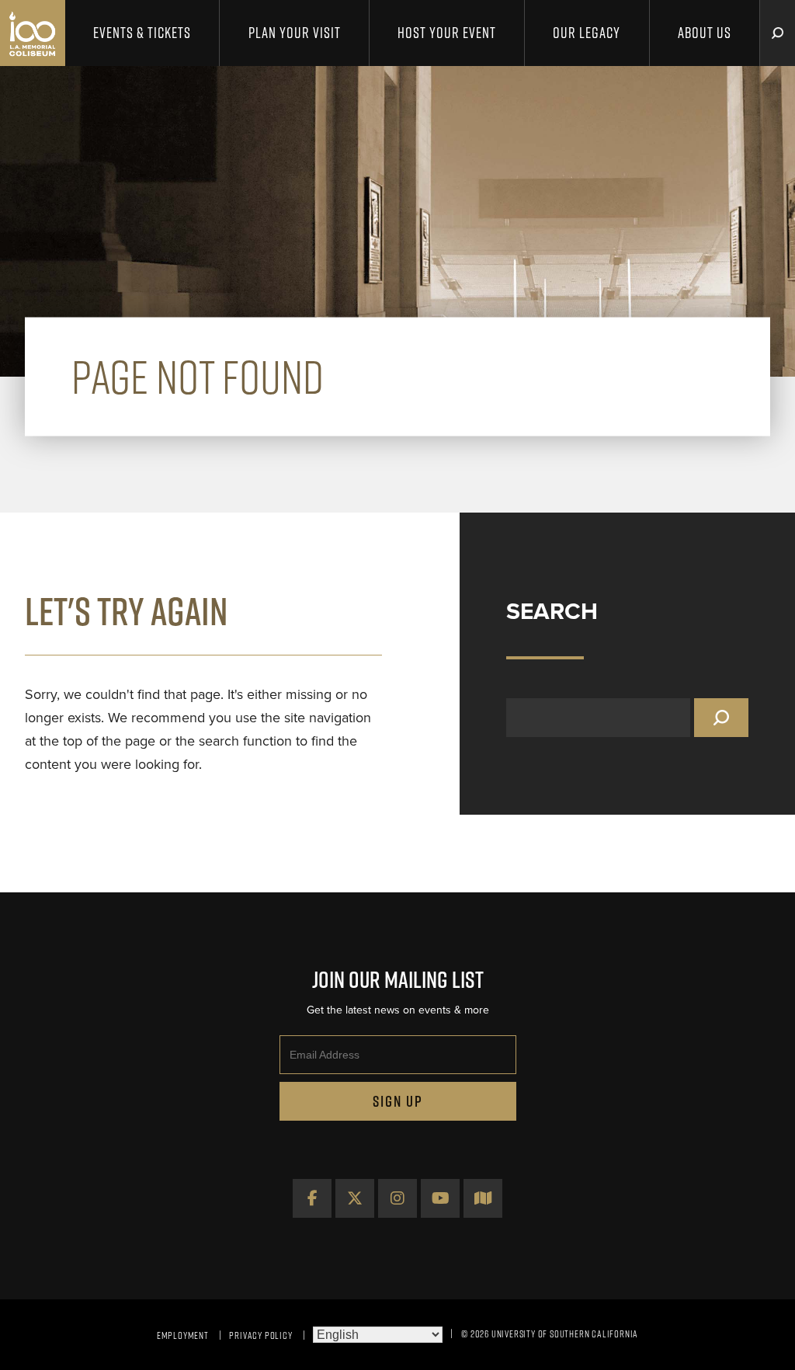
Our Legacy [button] (586, 33)
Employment (183, 1335)
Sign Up (398, 1101)
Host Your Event (447, 33)
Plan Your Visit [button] (294, 33)
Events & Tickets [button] (142, 33)
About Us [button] (704, 33)
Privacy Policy (260, 1335)
